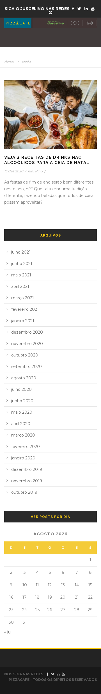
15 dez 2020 (13, 171)
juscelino (35, 171)
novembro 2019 (26, 480)
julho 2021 (21, 252)
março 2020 (23, 435)
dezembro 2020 (27, 332)
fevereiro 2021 (25, 309)
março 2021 (22, 297)
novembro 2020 (27, 343)
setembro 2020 (26, 366)
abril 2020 (20, 423)
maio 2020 (21, 412)
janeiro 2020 (23, 458)
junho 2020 (22, 400)
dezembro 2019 (26, 469)
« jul (8, 632)
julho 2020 (21, 389)
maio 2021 (21, 275)
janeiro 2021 (22, 320)
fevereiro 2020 (25, 446)
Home (9, 61)
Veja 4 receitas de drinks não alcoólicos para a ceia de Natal (46, 160)
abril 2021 (20, 286)
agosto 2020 (23, 377)
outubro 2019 (24, 492)
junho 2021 (21, 263)
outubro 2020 (24, 355)
